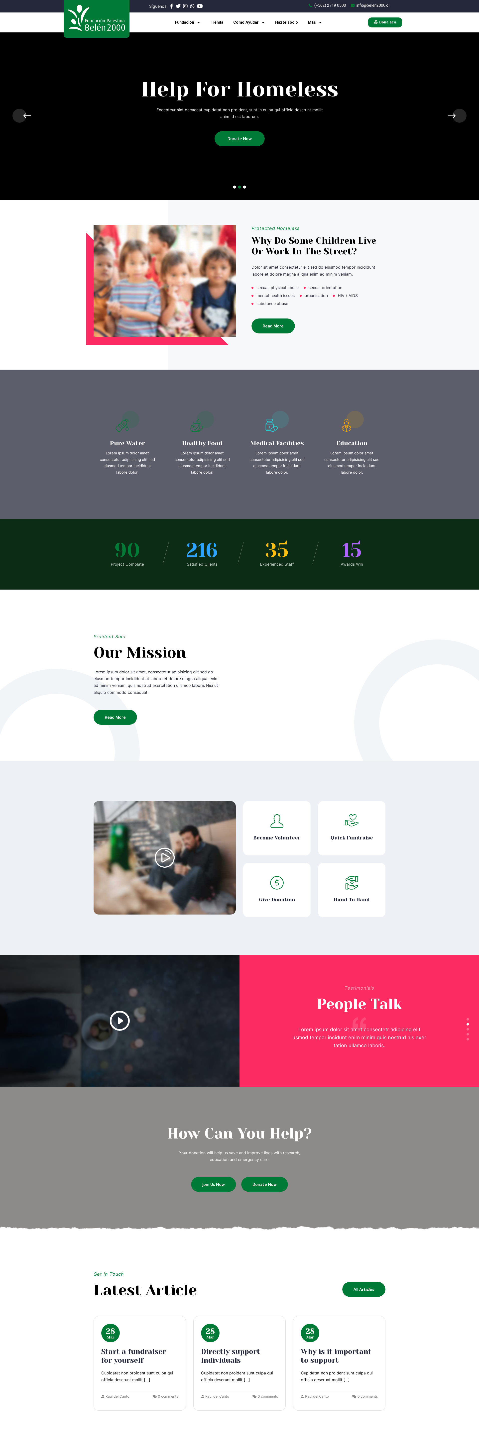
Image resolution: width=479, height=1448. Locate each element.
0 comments (168, 1396)
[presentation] (19, 116)
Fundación (184, 22)
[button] (234, 187)
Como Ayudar (246, 22)
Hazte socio (286, 22)
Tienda (217, 22)
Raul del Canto (117, 1396)
